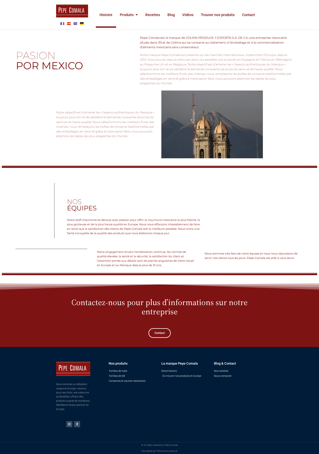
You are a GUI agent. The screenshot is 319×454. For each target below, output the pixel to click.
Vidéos (187, 15)
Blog (171, 15)
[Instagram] (69, 424)
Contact (248, 15)
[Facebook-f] (77, 424)
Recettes (152, 15)
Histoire (106, 15)
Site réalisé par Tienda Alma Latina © (160, 451)
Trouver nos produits (218, 15)
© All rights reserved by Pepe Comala (159, 445)
